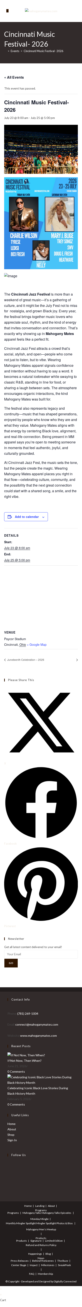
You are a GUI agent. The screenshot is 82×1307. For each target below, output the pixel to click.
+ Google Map (37, 644)
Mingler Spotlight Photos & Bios (54, 1223)
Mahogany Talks (32, 1212)
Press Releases (20, 1260)
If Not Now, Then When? (24, 1060)
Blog (48, 1253)
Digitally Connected (65, 1281)
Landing (39, 1205)
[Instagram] (8, 1169)
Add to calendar (27, 516)
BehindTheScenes (43, 1260)
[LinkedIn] (8, 1175)
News (41, 1258)
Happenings (35, 1253)
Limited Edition (54, 1240)
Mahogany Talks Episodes (56, 1212)
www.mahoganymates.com (38, 1035)
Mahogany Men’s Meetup (41, 1229)
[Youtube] (8, 1180)
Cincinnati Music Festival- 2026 (43, 51)
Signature (36, 1240)
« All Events (14, 77)
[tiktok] (8, 1185)
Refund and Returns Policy (41, 1245)
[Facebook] (8, 1163)
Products (41, 1238)
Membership (45, 1273)
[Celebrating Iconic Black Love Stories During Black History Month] (41, 1079)
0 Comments (16, 1071)
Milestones (47, 1265)
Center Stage (18, 1265)
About (11, 1129)
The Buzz (62, 1260)
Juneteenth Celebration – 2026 (25, 659)
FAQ (31, 1273)
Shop (10, 1134)
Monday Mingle (39, 1219)
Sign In (12, 1140)
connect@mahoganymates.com (36, 1024)
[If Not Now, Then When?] (26, 1055)
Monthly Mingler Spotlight (21, 1223)
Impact (34, 1265)
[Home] (5, 51)
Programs (41, 1210)
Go (11, 963)
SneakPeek (64, 1265)
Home (11, 1124)
